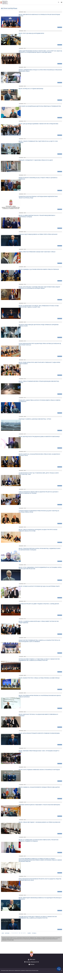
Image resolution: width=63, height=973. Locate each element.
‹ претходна (7, 933)
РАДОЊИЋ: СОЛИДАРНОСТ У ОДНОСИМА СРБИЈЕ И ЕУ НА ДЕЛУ (36, 160)
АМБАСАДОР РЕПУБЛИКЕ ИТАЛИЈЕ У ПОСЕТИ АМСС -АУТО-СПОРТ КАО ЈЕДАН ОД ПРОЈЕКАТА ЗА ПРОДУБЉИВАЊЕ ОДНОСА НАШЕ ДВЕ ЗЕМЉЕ (40, 51)
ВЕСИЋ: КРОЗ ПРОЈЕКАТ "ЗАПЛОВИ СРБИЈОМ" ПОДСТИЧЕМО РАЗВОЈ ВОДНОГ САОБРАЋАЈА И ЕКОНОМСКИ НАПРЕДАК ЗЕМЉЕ (39, 287)
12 (19, 933)
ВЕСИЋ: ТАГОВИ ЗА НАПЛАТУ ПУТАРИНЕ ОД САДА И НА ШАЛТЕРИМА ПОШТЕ (39, 586)
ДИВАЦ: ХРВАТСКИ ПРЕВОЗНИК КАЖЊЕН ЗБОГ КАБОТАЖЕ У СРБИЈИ (37, 251)
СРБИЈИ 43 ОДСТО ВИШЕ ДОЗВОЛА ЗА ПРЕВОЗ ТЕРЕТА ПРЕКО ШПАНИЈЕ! (38, 234)
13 (21, 933)
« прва (2, 933)
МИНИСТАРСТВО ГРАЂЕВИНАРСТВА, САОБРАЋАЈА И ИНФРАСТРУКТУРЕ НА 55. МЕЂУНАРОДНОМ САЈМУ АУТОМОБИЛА (39, 641)
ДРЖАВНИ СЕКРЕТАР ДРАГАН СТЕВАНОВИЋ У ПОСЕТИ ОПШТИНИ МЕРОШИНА (39, 804)
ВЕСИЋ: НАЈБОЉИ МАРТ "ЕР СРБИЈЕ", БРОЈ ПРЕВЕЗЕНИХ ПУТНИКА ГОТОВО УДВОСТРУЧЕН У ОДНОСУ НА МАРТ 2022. (39, 306)
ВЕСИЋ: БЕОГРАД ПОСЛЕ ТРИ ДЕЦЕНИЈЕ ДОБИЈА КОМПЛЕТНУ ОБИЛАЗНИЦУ (39, 436)
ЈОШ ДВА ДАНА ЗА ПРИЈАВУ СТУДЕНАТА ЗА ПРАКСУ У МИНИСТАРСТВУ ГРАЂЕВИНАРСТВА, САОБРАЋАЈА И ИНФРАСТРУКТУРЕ (38, 917)
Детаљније (59, 27)
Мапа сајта (32, 959)
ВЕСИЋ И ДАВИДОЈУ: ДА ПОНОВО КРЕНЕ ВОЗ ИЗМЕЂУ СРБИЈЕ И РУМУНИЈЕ (39, 269)
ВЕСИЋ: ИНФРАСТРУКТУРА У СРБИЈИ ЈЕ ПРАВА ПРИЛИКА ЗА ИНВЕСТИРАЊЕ (39, 678)
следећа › (29, 933)
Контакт (32, 964)
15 (24, 933)
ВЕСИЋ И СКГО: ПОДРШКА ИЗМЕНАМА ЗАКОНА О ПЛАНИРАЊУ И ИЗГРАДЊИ (39, 769)
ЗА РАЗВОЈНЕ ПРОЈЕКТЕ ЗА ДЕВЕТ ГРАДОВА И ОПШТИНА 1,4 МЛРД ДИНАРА (39, 603)
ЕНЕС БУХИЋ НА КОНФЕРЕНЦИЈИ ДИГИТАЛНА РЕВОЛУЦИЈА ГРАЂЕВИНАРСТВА (40, 106)
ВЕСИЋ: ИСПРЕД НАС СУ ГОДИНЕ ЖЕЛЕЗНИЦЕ (31, 88)
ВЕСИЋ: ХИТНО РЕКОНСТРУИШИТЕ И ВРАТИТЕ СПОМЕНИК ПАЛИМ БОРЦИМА (39, 733)
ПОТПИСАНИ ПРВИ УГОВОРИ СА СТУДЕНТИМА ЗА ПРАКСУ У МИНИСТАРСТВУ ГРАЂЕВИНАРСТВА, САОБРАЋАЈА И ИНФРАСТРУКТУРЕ (39, 659)
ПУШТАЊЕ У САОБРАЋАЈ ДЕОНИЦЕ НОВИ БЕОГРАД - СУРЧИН (35, 419)
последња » (34, 933)
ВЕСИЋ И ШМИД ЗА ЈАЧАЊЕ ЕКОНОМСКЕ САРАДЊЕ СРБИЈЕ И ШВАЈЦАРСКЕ (39, 787)
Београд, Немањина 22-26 (32, 962)
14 (23, 933)
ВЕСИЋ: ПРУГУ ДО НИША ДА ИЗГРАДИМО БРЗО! (31, 33)
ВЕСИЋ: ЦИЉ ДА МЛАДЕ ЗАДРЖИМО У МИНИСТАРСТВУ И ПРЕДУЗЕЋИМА (38, 123)
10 (15, 933)
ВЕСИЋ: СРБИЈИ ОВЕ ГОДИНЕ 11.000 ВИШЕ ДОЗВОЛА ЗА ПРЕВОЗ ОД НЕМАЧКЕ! (39, 822)
